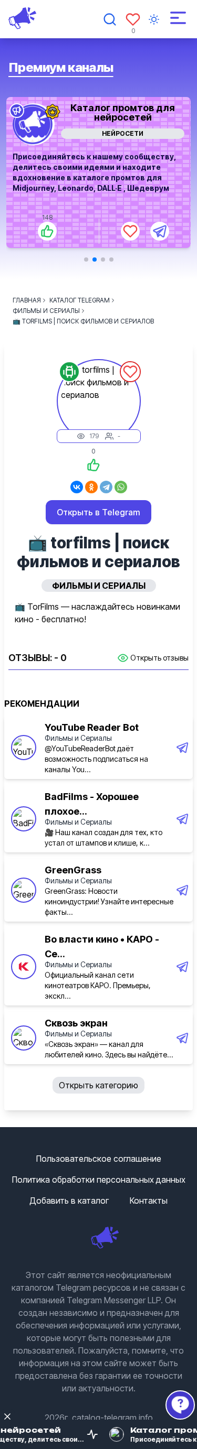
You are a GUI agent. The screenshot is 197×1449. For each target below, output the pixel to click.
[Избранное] (133, 19)
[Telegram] (106, 487)
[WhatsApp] (121, 487)
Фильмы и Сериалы (78, 737)
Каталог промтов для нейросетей (122, 112)
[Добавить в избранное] (130, 231)
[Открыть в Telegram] (159, 231)
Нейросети (122, 133)
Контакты (149, 1200)
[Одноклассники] (91, 487)
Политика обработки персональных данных (98, 1179)
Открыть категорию (98, 1085)
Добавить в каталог (69, 1200)
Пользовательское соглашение (98, 1158)
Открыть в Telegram (98, 512)
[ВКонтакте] (76, 487)
